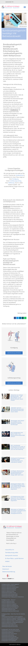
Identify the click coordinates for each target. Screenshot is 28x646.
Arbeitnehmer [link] (14, 110)
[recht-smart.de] (8, 578)
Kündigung (15, 179)
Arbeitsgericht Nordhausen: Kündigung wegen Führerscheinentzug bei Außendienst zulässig (18, 460)
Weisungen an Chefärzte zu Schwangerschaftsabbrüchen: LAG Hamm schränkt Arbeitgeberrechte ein (18, 511)
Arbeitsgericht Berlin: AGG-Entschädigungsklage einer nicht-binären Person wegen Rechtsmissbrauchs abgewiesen (18, 486)
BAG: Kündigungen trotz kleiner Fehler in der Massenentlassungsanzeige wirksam (18, 434)
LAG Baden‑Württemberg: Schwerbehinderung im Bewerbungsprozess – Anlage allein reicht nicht (17, 473)
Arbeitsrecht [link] (6, 206)
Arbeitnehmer (19, 175)
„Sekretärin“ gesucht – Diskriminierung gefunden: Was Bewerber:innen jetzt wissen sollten (17, 409)
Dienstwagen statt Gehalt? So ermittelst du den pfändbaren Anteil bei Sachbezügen (17, 422)
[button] (24, 7)
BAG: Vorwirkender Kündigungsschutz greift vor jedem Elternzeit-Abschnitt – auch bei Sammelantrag (18, 447)
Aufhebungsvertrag (15, 181)
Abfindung (11, 183)
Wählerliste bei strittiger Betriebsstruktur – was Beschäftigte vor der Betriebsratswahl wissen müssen (17, 397)
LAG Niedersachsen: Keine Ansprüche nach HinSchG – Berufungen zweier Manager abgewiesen (18, 498)
